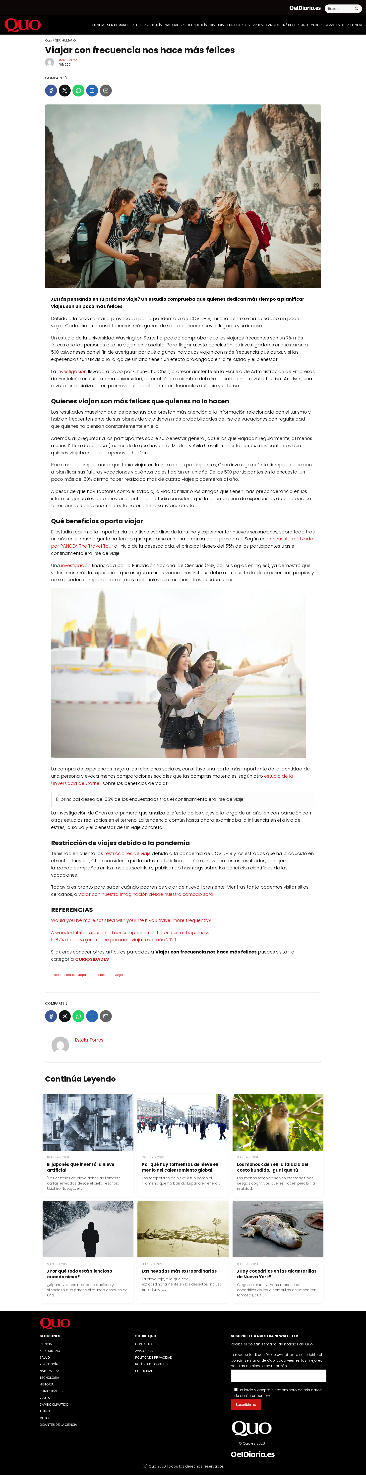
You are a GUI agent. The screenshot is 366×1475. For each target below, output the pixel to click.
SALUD (135, 25)
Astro (303, 25)
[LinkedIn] (92, 90)
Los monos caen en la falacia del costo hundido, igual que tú (272, 1167)
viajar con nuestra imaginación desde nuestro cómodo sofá (145, 894)
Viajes (258, 25)
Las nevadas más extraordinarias (179, 1271)
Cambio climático (280, 25)
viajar (119, 974)
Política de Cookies (151, 1364)
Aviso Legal (144, 1351)
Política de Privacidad (153, 1357)
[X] (65, 90)
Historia (217, 25)
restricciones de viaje (127, 853)
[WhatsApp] (78, 90)
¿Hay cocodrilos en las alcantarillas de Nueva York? (277, 1274)
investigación (72, 371)
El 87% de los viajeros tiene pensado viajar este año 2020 (113, 940)
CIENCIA (98, 25)
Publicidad (144, 1371)
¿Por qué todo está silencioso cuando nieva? (79, 1274)
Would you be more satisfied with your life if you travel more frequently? (131, 920)
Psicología (153, 25)
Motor (316, 25)
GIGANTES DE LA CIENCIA (343, 25)
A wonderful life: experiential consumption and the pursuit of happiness (130, 932)
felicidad (100, 974)
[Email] (106, 90)
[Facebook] (51, 90)
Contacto (143, 1344)
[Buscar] (357, 8)
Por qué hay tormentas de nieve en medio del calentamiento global (180, 1167)
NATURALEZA (174, 25)
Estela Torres (67, 60)
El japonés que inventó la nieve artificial (80, 1167)
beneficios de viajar (70, 974)
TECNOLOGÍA (197, 25)
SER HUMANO (117, 25)
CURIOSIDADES (238, 25)
